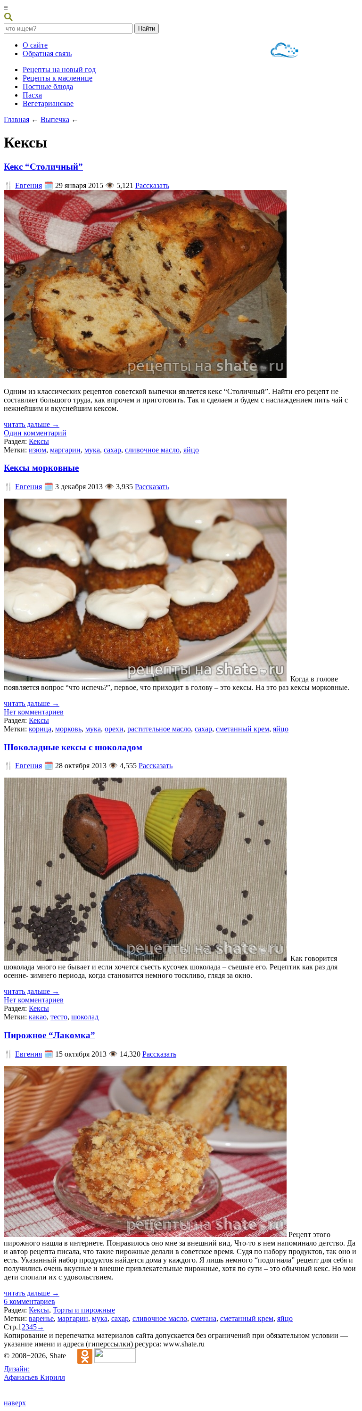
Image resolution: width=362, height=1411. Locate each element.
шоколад (85, 1017)
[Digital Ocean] (284, 51)
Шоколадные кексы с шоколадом (73, 747)
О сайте (35, 45)
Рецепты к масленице (57, 78)
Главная (16, 119)
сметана (203, 1318)
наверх (15, 1403)
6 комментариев (29, 1301)
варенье (41, 1318)
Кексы (39, 441)
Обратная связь (47, 53)
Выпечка (55, 119)
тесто (58, 1017)
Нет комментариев (34, 712)
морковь (68, 729)
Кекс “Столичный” (43, 167)
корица (40, 729)
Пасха (32, 95)
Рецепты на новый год (59, 70)
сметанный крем (242, 729)
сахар (112, 450)
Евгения (28, 185)
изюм (37, 450)
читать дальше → (31, 424)
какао (38, 1017)
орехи (114, 729)
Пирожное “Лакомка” (49, 1035)
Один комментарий (35, 433)
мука (92, 450)
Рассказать (152, 185)
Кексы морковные (41, 468)
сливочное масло (152, 450)
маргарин (65, 450)
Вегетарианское (48, 103)
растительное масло (159, 729)
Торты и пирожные (84, 1310)
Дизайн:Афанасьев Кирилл (34, 1373)
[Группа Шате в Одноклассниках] (80, 1356)
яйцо (191, 450)
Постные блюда (48, 86)
